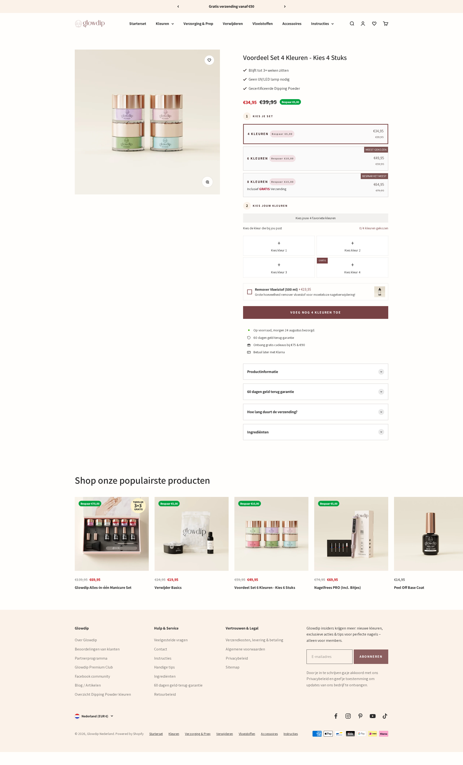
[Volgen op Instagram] (348, 716)
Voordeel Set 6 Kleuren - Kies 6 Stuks (264, 587)
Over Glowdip (86, 640)
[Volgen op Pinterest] (360, 716)
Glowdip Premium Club (94, 667)
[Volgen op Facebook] (336, 716)
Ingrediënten (165, 676)
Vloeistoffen (262, 23)
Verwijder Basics (168, 587)
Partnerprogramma (91, 658)
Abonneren (370, 656)
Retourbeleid (165, 694)
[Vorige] (178, 6)
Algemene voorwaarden (245, 649)
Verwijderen (233, 23)
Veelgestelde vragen (171, 640)
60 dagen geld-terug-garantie (178, 685)
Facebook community (92, 676)
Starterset (137, 23)
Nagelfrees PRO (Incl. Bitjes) (337, 587)
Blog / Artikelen (88, 685)
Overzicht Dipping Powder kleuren (103, 694)
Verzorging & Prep (198, 23)
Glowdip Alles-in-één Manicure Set (103, 587)
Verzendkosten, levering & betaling (254, 640)
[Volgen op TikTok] (385, 716)
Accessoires (291, 23)
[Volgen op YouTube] (372, 716)
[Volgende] (285, 6)
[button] (374, 23)
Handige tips (164, 667)
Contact (160, 649)
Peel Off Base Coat (409, 587)
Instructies (320, 23)
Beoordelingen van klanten (97, 649)
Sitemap (232, 667)
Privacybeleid (237, 658)
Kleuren (162, 23)
